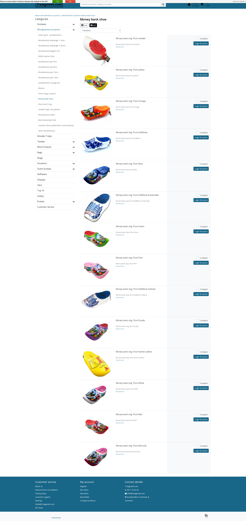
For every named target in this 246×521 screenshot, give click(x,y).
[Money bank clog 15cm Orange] (96, 113)
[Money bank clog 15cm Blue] (96, 175)
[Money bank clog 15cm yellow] (96, 81)
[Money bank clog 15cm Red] (96, 426)
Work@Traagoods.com (44, 504)
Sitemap (38, 500)
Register (83, 486)
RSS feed (39, 508)
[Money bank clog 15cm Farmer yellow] (96, 363)
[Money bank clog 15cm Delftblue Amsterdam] (96, 207)
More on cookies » (239, 1)
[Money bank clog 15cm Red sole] (96, 457)
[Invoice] (207, 516)
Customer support (42, 497)
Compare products (88, 500)
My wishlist (84, 497)
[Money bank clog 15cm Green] (96, 238)
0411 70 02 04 (132, 490)
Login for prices (201, 43)
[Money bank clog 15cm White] (96, 395)
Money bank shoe (88, 15)
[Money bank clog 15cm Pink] (96, 269)
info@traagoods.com (136, 493)
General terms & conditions (46, 490)
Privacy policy (40, 493)
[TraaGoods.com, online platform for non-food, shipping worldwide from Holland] (49, 4)
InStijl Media (56, 518)
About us (39, 486)
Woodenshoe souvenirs (71, 15)
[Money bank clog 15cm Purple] (96, 332)
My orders (84, 490)
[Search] (163, 4)
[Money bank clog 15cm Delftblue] (96, 144)
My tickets (84, 493)
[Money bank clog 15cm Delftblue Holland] (96, 301)
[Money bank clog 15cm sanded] (96, 50)
